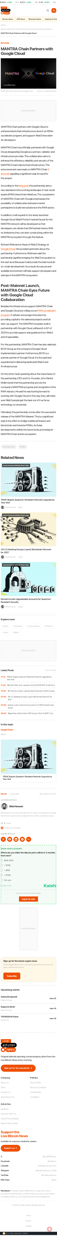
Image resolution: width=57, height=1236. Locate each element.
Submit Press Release (10, 1118)
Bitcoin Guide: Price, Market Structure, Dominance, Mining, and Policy (26, 29)
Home (3, 25)
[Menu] (53, 10)
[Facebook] (9, 839)
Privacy (28, 1221)
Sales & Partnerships (9, 1123)
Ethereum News (35, 19)
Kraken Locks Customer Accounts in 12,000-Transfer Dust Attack (31, 706)
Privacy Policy (35, 1082)
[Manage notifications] (49, 1229)
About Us (5, 1082)
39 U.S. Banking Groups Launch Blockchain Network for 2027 (30, 698)
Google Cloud (7, 730)
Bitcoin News (7, 19)
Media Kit (5, 1109)
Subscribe (12, 976)
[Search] (47, 10)
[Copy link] (28, 839)
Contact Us (5, 1092)
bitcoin (5, 626)
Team (3, 1087)
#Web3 (23, 447)
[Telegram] (22, 839)
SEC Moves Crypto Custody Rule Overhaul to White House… (32, 691)
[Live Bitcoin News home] (6, 10)
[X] (3, 839)
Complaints (34, 1097)
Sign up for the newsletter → (18, 1068)
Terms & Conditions (38, 1087)
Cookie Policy (35, 1092)
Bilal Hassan (16, 806)
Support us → (10, 1148)
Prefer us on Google (10, 828)
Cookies (28, 1226)
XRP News (21, 19)
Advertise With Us (8, 1114)
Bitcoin (5, 43)
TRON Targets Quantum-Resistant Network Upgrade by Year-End (29, 678)
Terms (28, 1215)
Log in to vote (28, 899)
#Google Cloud (9, 447)
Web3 (3, 734)
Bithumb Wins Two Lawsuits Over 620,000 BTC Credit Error (31, 685)
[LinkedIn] (16, 839)
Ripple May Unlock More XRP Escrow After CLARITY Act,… (31, 713)
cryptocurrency (33, 626)
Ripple (15, 632)
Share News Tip (7, 1097)
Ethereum (49, 626)
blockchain (17, 626)
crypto (5, 632)
